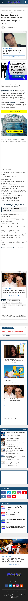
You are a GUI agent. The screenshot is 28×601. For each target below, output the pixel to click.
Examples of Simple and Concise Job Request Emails (15, 456)
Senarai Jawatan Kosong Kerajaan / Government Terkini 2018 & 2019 (14, 506)
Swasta (6, 10)
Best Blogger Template (14, 596)
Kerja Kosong (12, 305)
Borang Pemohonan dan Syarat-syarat (12, 247)
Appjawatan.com (12, 102)
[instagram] (19, 492)
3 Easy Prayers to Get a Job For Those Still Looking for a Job (16, 462)
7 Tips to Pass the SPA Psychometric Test (15, 433)
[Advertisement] (14, 157)
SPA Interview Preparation (13, 438)
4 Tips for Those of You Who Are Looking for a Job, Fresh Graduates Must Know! (15, 450)
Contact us (19, 591)
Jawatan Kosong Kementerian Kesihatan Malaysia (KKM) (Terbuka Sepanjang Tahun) (15, 528)
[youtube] (24, 492)
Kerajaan (4, 305)
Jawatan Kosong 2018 (16, 302)
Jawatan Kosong (5, 302)
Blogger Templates (13, 595)
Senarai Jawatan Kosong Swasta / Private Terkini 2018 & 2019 (16, 513)
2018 (9, 300)
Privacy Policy (14, 593)
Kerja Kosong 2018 (21, 305)
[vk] (3, 496)
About (12, 591)
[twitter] (9, 492)
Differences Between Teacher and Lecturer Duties (15, 443)
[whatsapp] (14, 492)
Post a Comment (6, 335)
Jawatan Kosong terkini (8, 90)
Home (2, 10)
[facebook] (3, 492)
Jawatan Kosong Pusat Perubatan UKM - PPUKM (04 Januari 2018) (15, 520)
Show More (24, 429)
